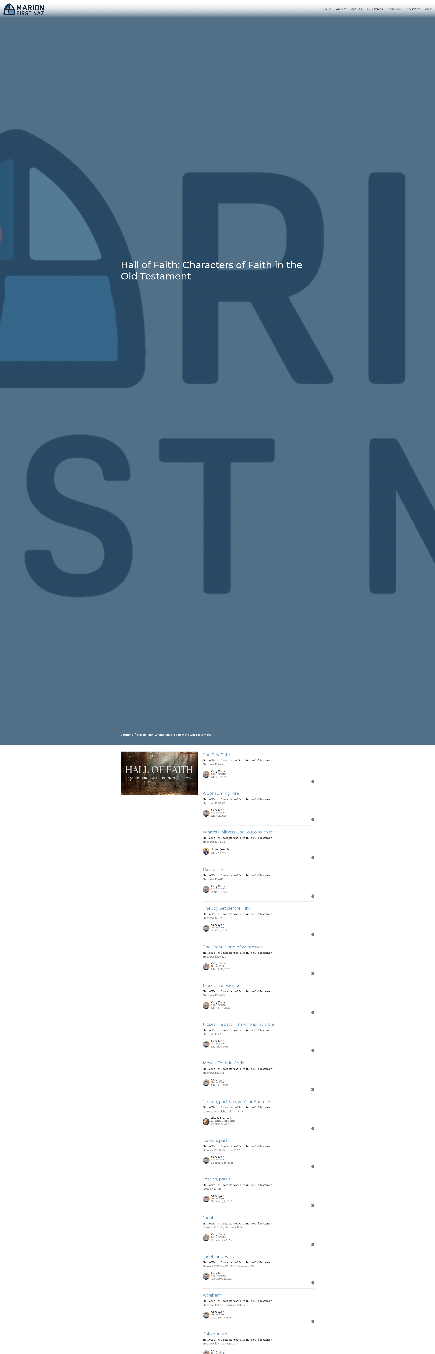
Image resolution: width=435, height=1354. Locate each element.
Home (326, 9)
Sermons (395, 9)
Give (428, 9)
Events (356, 9)
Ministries (375, 9)
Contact (413, 9)
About (341, 9)
